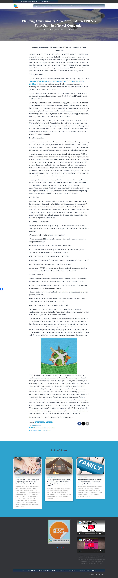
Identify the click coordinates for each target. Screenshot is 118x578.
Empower (38, 425)
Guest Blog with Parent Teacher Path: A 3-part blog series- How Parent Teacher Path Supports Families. (27, 482)
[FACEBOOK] (55, 547)
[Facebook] (1, 289)
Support (40, 430)
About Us (90, 6)
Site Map (94, 570)
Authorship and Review (84, 570)
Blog (100, 6)
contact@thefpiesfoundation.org (30, 1)
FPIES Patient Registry (43, 570)
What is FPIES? (31, 570)
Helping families (20, 477)
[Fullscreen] (102, 533)
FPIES (52, 427)
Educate (34, 425)
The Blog (49, 422)
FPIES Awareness (33, 430)
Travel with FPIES (47, 430)
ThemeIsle (102, 574)
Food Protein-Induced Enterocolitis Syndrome (39, 427)
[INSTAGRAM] (59, 547)
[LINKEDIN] (61, 547)
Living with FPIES (40, 422)
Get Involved (76, 6)
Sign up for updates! (45, 1)
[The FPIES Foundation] (15, 6)
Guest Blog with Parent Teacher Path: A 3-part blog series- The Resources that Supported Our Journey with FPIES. (59, 483)
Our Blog (54, 570)
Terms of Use (62, 570)
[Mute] (100, 533)
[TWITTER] (57, 547)
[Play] (79, 533)
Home (39, 6)
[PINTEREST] (63, 547)
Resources (62, 6)
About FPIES (49, 6)
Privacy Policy (72, 570)
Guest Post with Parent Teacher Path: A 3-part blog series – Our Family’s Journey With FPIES (90, 482)
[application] (91, 527)
